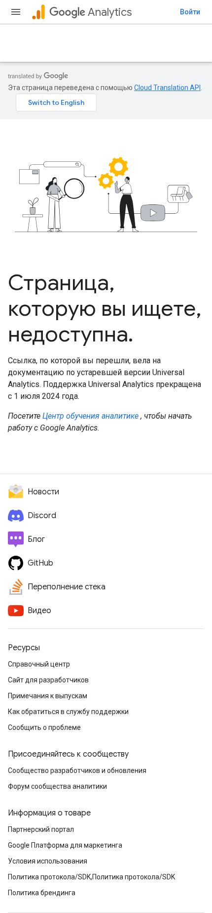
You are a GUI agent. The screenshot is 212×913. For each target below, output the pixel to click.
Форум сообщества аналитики (57, 786)
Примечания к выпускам (47, 696)
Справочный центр (39, 664)
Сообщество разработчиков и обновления (77, 770)
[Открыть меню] (16, 12)
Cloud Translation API (167, 88)
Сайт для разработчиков (48, 680)
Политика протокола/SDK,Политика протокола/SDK (91, 877)
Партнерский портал (41, 829)
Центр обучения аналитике (90, 416)
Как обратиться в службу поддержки (68, 712)
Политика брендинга (41, 893)
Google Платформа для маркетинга (65, 845)
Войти (190, 12)
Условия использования (47, 861)
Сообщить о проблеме (44, 727)
